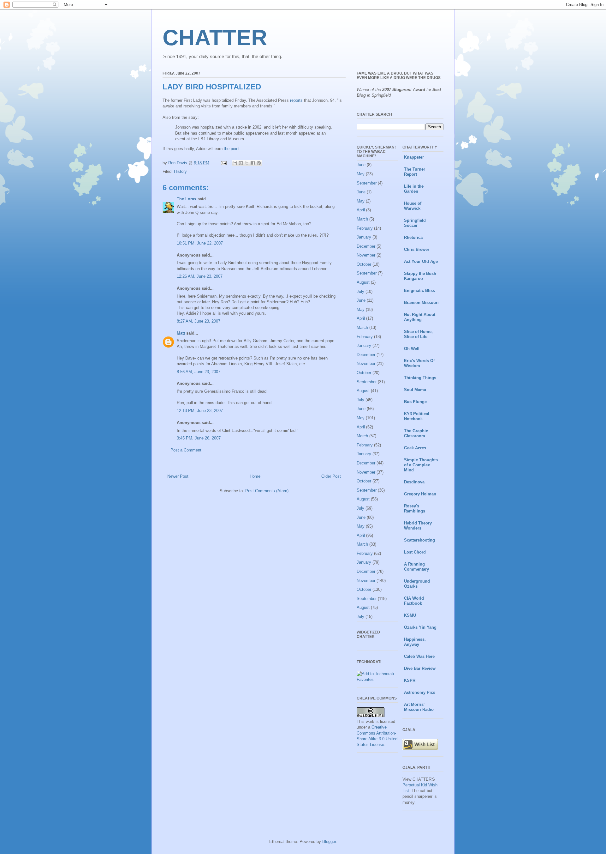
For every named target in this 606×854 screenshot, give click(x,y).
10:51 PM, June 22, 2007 (200, 243)
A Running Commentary (416, 567)
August (363, 282)
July (360, 291)
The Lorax (186, 199)
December (366, 246)
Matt (181, 333)
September (367, 183)
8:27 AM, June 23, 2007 (198, 321)
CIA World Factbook (414, 601)
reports (296, 100)
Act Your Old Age (421, 261)
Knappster (414, 157)
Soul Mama (415, 389)
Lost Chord (415, 552)
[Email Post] (223, 163)
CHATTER (215, 37)
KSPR (409, 680)
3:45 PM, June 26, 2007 (199, 438)
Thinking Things (420, 377)
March (362, 219)
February (365, 228)
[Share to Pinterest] (259, 163)
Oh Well (411, 348)
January (364, 237)
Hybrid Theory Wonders (418, 525)
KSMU (410, 615)
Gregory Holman (420, 494)
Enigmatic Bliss (419, 290)
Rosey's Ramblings (414, 508)
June (361, 164)
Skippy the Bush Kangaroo (420, 276)
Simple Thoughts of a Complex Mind (421, 464)
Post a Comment (185, 450)
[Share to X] (247, 163)
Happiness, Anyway (415, 642)
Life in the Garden (414, 189)
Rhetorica (413, 237)
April (361, 210)
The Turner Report (414, 172)
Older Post (331, 476)
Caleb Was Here (419, 656)
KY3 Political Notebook (416, 416)
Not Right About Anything (419, 317)
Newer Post (177, 476)
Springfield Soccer (415, 223)
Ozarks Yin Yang (420, 627)
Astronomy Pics (419, 692)
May (361, 174)
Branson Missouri (421, 302)
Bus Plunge (415, 401)
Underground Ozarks (417, 584)
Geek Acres (415, 447)
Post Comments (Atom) (266, 490)
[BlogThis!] (241, 163)
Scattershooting (419, 540)
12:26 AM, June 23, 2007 (200, 276)
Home (255, 476)
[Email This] (235, 163)
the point (232, 148)
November (366, 255)
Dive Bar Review (420, 668)
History (180, 171)
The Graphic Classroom (416, 433)
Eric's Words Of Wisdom (419, 363)
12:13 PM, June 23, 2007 (200, 410)
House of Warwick (412, 206)
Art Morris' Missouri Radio (419, 707)
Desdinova (414, 482)
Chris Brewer (416, 249)
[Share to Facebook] (253, 163)
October (364, 264)
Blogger (329, 841)
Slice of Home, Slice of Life (418, 334)
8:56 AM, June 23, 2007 (198, 371)
